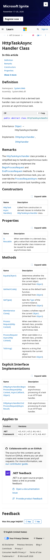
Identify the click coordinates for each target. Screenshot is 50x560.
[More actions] (45, 35)
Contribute (7, 548)
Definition (8, 60)
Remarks (8, 63)
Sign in (45, 29)
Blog (38, 544)
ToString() (7, 348)
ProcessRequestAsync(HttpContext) (10, 338)
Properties (8, 70)
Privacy (18, 548)
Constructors (10, 67)
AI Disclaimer (8, 544)
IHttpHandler (22, 141)
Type (32, 300)
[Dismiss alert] (46, 4)
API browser (14, 35)
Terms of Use (35, 552)
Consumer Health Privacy (13, 552)
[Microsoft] (25, 29)
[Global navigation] (2, 29)
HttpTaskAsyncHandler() (7, 210)
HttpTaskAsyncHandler (17, 156)
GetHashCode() (10, 289)
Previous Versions (25, 544)
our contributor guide (16, 463)
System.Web (19, 88)
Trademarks (7, 556)
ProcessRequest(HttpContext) (9, 324)
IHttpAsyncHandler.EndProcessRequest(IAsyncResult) (13, 406)
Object (18, 126)
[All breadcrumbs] (4, 35)
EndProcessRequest (12, 171)
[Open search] (38, 29)
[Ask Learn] (33, 35)
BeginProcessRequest (13, 167)
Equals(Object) (9, 275)
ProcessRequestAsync (26, 178)
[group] (25, 118)
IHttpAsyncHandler (25, 137)
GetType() (7, 300)
